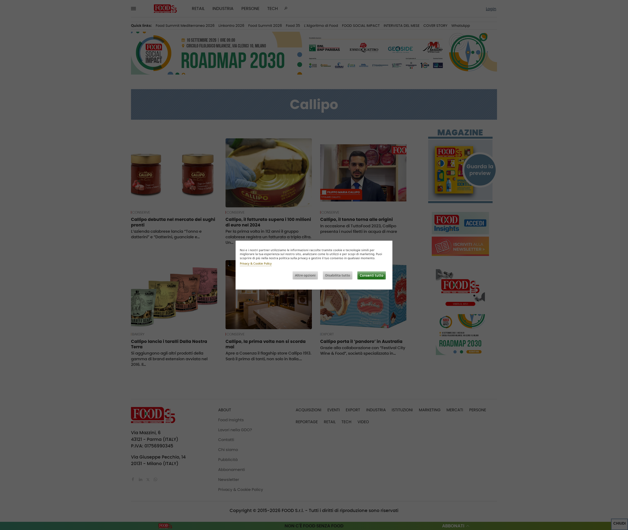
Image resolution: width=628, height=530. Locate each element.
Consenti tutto (371, 275)
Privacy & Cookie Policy (256, 263)
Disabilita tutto (337, 275)
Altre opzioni (305, 275)
